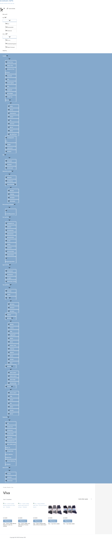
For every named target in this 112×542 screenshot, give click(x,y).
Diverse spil (10, 168)
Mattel (11, 130)
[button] (5, 17)
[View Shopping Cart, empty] (1, 10)
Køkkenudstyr (10, 254)
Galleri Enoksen (11, 47)
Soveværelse (10, 230)
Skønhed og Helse (7, 171)
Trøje (11, 331)
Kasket (11, 399)
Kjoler (11, 363)
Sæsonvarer (6, 467)
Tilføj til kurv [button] (7, 521)
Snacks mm (10, 426)
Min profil (5, 14)
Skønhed (9, 177)
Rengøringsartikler (10, 261)
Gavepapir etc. (10, 223)
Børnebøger (10, 93)
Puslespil (9, 164)
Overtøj (11, 359)
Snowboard (10, 274)
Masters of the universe (9, 70)
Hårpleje (12, 190)
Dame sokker (13, 372)
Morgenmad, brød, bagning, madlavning (9, 454)
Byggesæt (9, 89)
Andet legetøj (10, 82)
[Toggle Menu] (10, 20)
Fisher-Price (10, 62)
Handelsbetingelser (11, 43)
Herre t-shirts (13, 392)
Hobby (8, 244)
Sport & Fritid (6, 264)
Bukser (11, 356)
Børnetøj (9, 318)
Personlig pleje (10, 184)
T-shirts (12, 328)
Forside (4, 487)
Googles (9, 278)
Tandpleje (12, 197)
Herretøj (9, 386)
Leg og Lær (10, 148)
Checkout (9, 30)
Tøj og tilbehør (6, 284)
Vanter (11, 342)
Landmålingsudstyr (10, 213)
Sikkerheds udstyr (11, 281)
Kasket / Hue (13, 345)
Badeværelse (10, 233)
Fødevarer (5, 417)
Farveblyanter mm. (9, 139)
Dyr (10, 120)
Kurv (4, 17)
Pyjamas (12, 352)
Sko (8, 298)
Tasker (8, 294)
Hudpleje (12, 194)
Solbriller (9, 291)
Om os (4, 34)
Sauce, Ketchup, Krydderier (10, 462)
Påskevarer (10, 480)
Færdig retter (10, 433)
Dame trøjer (12, 379)
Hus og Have (6, 217)
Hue (11, 403)
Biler (8, 86)
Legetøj (4, 56)
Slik (8, 423)
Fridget (9, 144)
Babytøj (9, 314)
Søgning (5, 50)
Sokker (11, 338)
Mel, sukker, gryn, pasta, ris (10, 446)
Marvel (11, 127)
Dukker (11, 116)
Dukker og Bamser (8, 98)
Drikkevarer (10, 430)
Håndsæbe (12, 201)
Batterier (9, 226)
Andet (11, 106)
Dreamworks (13, 113)
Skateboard (10, 271)
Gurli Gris (12, 123)
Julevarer (9, 477)
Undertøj (12, 349)
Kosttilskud (10, 181)
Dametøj (9, 366)
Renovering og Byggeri (8, 204)
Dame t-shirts (13, 376)
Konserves (9, 437)
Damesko (12, 307)
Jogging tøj (12, 335)
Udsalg (9, 473)
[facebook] (1, 8)
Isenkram (9, 247)
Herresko (12, 311)
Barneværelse (10, 237)
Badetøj (11, 324)
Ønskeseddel (10, 27)
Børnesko (12, 304)
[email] (4, 8)
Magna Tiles (10, 65)
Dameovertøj (13, 383)
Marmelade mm (11, 440)
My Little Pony (13, 134)
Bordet (8, 240)
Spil (3, 154)
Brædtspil (9, 161)
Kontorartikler (10, 251)
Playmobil (9, 75)
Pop (8, 79)
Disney (11, 109)
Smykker (9, 151)
